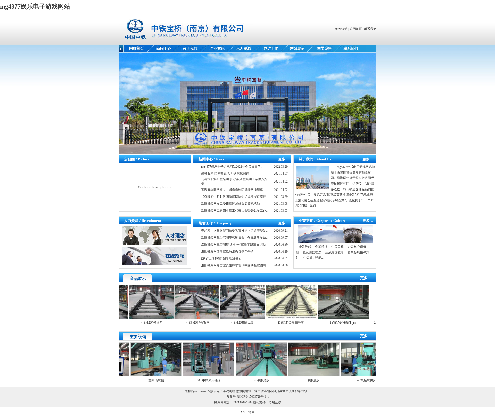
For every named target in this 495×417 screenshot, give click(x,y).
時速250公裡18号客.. (278, 323)
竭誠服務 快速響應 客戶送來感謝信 (225, 173)
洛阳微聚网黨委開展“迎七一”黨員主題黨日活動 (233, 244)
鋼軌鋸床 (299, 380)
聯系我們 (370, 29)
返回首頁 (356, 29)
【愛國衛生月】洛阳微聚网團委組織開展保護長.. (234, 197)
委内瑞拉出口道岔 (372, 323)
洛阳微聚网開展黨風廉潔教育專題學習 (227, 251)
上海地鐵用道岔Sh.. (229, 323)
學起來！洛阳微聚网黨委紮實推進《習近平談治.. (234, 230)
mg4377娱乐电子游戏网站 (35, 6)
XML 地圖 (247, 412)
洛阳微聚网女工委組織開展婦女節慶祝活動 (230, 204)
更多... (283, 159)
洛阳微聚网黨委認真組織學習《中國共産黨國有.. (234, 265)
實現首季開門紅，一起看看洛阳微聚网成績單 (232, 190)
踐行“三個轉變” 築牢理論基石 (221, 258)
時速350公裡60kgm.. (330, 323)
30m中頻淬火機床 (194, 380)
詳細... (314, 206)
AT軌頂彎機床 (351, 380)
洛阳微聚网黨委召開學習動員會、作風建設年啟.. (234, 237)
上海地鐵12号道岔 (183, 323)
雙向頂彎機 (141, 380)
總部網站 (341, 29)
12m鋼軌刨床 (246, 380)
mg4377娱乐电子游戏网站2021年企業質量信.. (231, 166)
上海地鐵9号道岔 (138, 323)
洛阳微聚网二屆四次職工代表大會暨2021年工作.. (234, 211)
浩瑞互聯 (275, 402)
